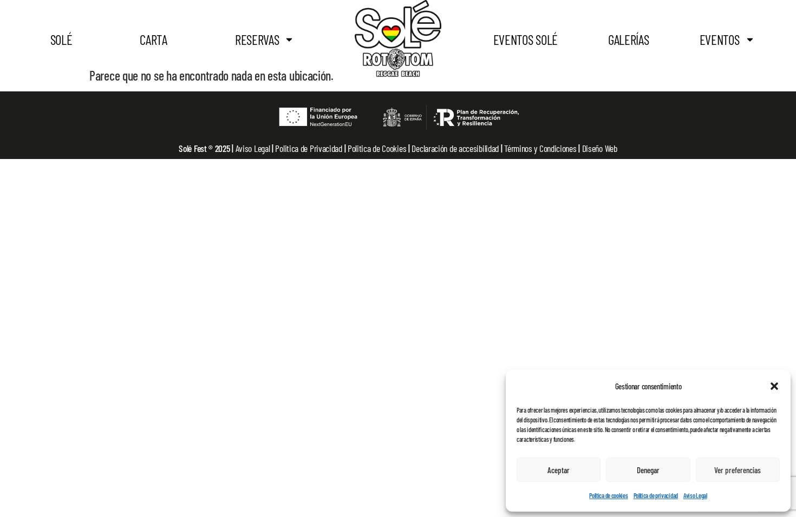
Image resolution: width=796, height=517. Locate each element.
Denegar (648, 470)
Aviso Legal (695, 495)
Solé (61, 39)
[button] (774, 386)
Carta (153, 39)
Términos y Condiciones (541, 148)
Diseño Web (599, 148)
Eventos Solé (525, 39)
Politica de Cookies (377, 148)
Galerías (628, 39)
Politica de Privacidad (309, 148)
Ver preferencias (737, 470)
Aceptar (558, 470)
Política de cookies (608, 495)
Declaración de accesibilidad (456, 148)
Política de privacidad (656, 495)
